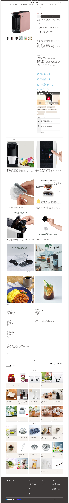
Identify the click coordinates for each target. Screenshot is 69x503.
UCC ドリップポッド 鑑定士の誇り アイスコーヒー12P (45, 85)
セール (58, 4)
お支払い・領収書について (56, 484)
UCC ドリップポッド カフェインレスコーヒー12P (44, 84)
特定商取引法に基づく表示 (56, 489)
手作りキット (12, 4)
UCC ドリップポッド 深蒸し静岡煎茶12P (43, 88)
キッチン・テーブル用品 (50, 4)
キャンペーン (44, 483)
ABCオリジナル (17, 4)
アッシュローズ (38, 13)
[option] (34, 0)
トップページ (39, 7)
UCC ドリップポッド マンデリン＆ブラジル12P (44, 75)
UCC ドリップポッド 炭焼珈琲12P (42, 80)
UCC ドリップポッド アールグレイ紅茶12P (43, 89)
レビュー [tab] (8, 365)
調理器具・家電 (43, 4)
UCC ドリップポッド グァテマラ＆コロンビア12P (44, 74)
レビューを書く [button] (59, 363)
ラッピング (38, 4)
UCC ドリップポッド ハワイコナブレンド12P (43, 78)
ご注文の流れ (54, 483)
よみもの (43, 484)
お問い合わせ (54, 488)
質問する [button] (52, 363)
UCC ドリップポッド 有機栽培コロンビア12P (43, 79)
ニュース (43, 487)
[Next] (33, 38)
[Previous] (6, 38)
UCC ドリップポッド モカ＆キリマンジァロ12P (44, 73)
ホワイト (39, 13)
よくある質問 (54, 487)
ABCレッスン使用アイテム (24, 4)
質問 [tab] (13, 365)
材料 (30, 4)
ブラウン (41, 13)
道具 (34, 4)
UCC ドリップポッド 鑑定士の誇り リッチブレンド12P (45, 83)
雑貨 (55, 4)
